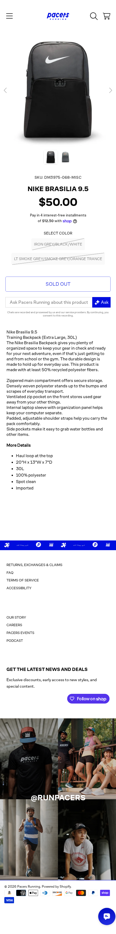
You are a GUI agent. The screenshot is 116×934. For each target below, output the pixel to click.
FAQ (9, 573)
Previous (5, 90)
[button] (9, 16)
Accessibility (19, 588)
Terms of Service (22, 580)
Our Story (16, 617)
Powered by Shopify (56, 886)
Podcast (14, 641)
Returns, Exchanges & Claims (34, 565)
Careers (14, 625)
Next (110, 90)
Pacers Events (20, 633)
